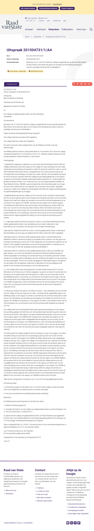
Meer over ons (11, 490)
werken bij (56, 21)
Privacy (19, 523)
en (27, 21)
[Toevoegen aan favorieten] (77, 84)
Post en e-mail (42, 494)
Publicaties (67, 29)
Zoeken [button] (91, 29)
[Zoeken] (74, 84)
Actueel (28, 29)
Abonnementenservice (76, 504)
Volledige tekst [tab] (11, 84)
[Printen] (81, 84)
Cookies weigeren (67, 8)
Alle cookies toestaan (28, 8)
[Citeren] (89, 84)
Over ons (81, 29)
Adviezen (41, 29)
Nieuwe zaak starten (44, 501)
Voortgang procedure (76, 510)
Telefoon (40, 488)
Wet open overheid (44, 497)
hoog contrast (32, 18)
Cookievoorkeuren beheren (48, 8)
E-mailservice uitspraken (77, 507)
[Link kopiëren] (85, 84)
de (31, 21)
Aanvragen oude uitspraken (78, 514)
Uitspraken (53, 29)
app (64, 21)
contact (41, 21)
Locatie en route (43, 491)
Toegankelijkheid (10, 523)
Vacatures (9, 494)
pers (48, 21)
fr (35, 21)
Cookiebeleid (57, 4)
